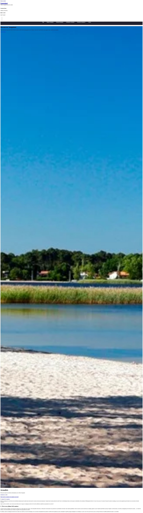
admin (3, 499)
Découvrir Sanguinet (59, 22)
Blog (43, 22)
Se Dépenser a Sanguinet (70, 22)
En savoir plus (2, 31)
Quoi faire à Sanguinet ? (81, 22)
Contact (89, 22)
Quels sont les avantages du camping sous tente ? (9, 496)
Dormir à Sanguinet (50, 22)
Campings (8, 499)
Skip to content (3, 0)
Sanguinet (4, 3)
